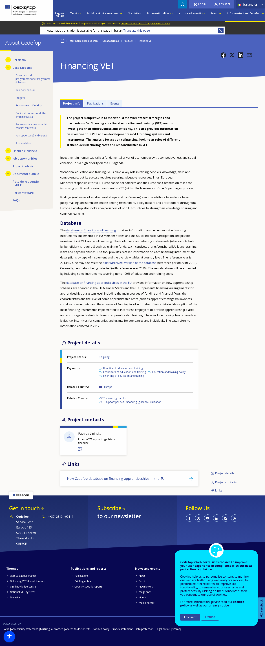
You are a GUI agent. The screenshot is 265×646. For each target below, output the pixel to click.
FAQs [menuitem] (16, 200)
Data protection (144, 629)
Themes (12, 569)
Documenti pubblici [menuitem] (26, 174)
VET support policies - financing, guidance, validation (130, 402)
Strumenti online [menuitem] (158, 13)
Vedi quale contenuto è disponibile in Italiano (145, 23)
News (142, 575)
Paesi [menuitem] (214, 13)
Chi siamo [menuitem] (19, 60)
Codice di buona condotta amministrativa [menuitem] (31, 114)
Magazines (145, 592)
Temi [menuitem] (73, 13)
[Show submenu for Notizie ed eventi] (203, 14)
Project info (71, 103)
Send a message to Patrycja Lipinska (80, 449)
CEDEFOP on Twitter (198, 518)
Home (62, 40)
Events (114, 103)
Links (218, 491)
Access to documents (77, 629)
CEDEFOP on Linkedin (216, 518)
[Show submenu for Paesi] (220, 14)
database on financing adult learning (91, 230)
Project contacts (226, 482)
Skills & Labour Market (23, 575)
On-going (104, 357)
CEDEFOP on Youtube (207, 518)
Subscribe (109, 508)
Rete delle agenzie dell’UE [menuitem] (26, 183)
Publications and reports (88, 569)
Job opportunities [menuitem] (25, 158)
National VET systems (23, 592)
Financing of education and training (123, 375)
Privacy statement (122, 629)
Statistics (15, 597)
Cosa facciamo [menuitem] (22, 68)
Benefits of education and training (123, 368)
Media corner (146, 602)
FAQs (6, 629)
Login (202, 4)
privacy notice (219, 605)
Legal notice (163, 629)
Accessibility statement (24, 629)
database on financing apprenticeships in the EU (99, 283)
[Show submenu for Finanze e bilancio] (8, 150)
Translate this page (136, 30)
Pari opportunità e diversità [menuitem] (31, 135)
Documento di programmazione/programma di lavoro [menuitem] (32, 78)
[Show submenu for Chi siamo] (8, 59)
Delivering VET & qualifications (27, 581)
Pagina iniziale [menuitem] (59, 15)
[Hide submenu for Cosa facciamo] (8, 67)
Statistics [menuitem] (134, 13)
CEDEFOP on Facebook (189, 518)
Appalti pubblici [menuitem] (23, 166)
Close (221, 30)
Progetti (128, 40)
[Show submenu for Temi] (79, 14)
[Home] (24, 10)
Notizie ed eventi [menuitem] (189, 13)
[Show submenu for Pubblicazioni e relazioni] (121, 14)
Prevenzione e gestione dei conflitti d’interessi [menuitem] (31, 126)
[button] (223, 55)
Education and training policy (169, 372)
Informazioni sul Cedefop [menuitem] (243, 13)
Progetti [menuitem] (20, 97)
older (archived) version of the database (129, 263)
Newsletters (146, 586)
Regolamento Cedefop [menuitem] (29, 105)
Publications (95, 103)
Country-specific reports (88, 586)
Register (225, 4)
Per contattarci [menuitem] (23, 193)
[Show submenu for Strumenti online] (171, 14)
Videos (143, 597)
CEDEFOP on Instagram (225, 518)
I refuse (210, 617)
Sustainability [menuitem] (23, 143)
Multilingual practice (51, 629)
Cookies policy (101, 629)
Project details (224, 473)
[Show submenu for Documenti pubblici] (8, 173)
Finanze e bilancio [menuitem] (25, 151)
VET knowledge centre (113, 398)
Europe (108, 387)
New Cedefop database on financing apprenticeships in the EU (116, 478)
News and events (147, 569)
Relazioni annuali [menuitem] (25, 90)
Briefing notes (82, 581)
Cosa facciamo (110, 40)
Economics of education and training (124, 372)
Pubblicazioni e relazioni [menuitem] (102, 13)
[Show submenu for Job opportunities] (8, 158)
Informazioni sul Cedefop (83, 40)
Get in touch (24, 508)
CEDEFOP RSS (234, 518)
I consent (190, 617)
